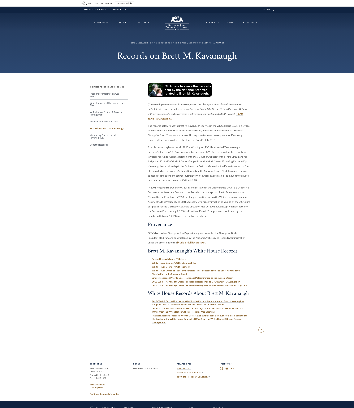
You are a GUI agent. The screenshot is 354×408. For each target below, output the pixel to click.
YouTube (227, 368)
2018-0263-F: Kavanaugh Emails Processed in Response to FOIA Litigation (199, 285)
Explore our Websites (124, 3)
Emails (171, 266)
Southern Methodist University (192, 377)
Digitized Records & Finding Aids (168, 43)
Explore (123, 22)
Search (267, 10)
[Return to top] (261, 330)
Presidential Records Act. (191, 242)
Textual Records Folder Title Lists (169, 259)
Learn (230, 22)
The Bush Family (100, 22)
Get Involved (250, 22)
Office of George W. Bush (189, 373)
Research (211, 22)
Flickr (232, 368)
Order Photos (119, 10)
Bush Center (183, 368)
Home (132, 43)
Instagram (221, 368)
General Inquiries (97, 384)
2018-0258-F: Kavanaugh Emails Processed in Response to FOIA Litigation (196, 281)
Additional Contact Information (104, 394)
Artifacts (143, 22)
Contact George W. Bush (93, 10)
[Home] (177, 28)
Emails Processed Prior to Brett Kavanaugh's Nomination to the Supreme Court (192, 277)
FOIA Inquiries (96, 387)
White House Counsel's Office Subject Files (174, 262)
